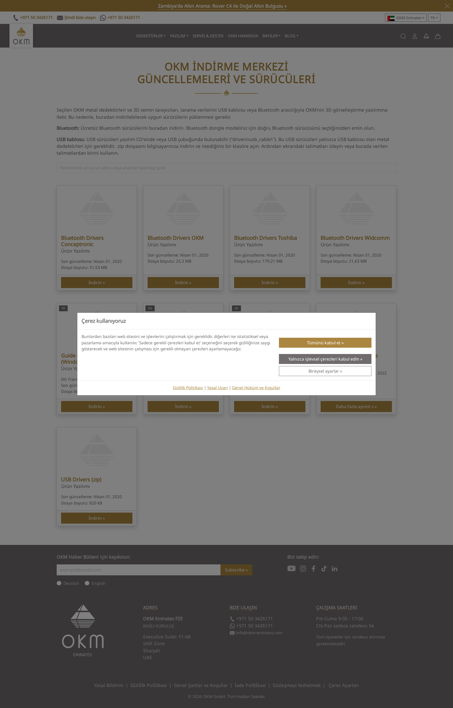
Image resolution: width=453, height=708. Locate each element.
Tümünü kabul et (324, 343)
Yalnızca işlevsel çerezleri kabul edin (323, 359)
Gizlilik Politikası (188, 388)
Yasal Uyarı (217, 388)
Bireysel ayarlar (324, 371)
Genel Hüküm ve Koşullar (256, 388)
